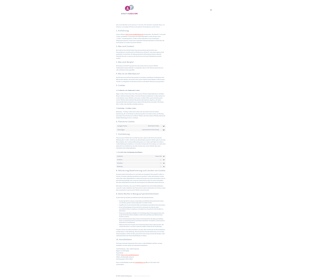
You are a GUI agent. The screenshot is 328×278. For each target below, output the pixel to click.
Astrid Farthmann (126, 276)
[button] (211, 10)
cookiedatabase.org (140, 262)
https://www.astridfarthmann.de (134, 34)
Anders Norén (145, 276)
